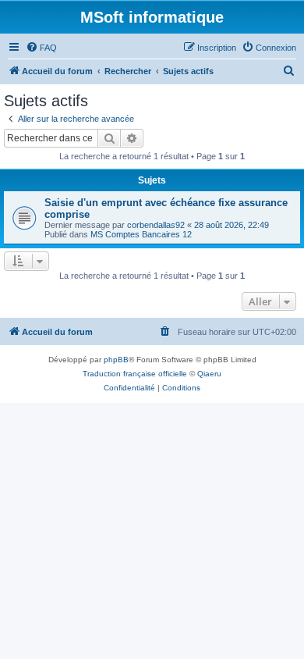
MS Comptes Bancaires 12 (141, 234)
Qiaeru (209, 373)
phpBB (116, 359)
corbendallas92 (156, 225)
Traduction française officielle (135, 373)
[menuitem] (41, 47)
